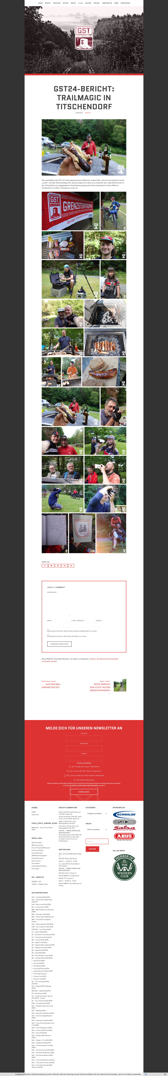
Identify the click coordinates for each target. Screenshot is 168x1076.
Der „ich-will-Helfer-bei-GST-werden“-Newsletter (85, 775)
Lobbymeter (107, 3)
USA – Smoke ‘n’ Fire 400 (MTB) (42, 1040)
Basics (48, 3)
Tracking (56, 3)
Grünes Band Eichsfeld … (40, 866)
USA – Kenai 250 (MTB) (39, 1033)
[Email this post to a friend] (71, 565)
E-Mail (84, 753)
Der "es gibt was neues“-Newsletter (85, 766)
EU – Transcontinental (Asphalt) (42, 937)
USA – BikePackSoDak (39, 1011)
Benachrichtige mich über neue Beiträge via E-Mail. (67, 636)
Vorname (84, 733)
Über (116, 3)
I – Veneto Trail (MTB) (39, 979)
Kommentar (52, 592)
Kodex (73, 3)
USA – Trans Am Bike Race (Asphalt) (43, 1060)
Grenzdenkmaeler (37, 853)
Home (40, 3)
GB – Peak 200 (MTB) (38, 953)
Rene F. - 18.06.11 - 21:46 (67, 881)
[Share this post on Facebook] (45, 565)
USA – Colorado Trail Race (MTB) (42, 1020)
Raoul (60, 812)
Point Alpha (35, 869)
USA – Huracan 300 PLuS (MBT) (42, 1030)
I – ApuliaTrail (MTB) (38, 961)
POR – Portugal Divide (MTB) (41, 1003)
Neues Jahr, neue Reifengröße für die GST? (67, 822)
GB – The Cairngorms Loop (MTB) (42, 955)
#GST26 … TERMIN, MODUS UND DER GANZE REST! (69, 869)
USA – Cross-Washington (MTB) (42, 1028)
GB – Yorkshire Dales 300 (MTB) (42, 958)
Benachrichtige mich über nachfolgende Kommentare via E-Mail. (72, 631)
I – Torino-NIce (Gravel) (39, 974)
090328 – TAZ (36, 881)
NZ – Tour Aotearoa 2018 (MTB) (42, 1001)
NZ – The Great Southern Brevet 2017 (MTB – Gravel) (42, 997)
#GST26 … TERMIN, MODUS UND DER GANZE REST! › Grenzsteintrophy (69, 833)
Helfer (65, 3)
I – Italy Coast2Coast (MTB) (40, 968)
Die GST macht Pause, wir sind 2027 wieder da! (70, 813)
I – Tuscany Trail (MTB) (39, 976)
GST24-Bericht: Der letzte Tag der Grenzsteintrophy (105, 688)
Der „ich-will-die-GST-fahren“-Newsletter (85, 771)
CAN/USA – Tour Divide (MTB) (41, 929)
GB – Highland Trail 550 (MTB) (41, 948)
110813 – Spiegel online (40, 884)
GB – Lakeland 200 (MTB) (40, 950)
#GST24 (88, 113)
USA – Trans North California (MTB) (43, 1063)
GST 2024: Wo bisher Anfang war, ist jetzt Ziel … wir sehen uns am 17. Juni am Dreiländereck (70, 838)
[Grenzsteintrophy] (84, 40)
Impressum (125, 3)
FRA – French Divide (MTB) (40, 940)
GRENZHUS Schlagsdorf (39, 856)
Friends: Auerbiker (37, 850)
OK (146, 1074)
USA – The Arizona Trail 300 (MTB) (43, 1050)
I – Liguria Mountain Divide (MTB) (42, 971)
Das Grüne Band (37, 842)
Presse (97, 3)
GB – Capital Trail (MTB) (39, 942)
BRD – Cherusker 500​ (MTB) (41, 914)
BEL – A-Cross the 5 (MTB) (40, 907)
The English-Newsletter (85, 780)
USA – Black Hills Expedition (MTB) (43, 1013)
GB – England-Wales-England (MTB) (43, 945)
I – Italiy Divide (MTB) (38, 966)
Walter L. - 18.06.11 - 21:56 (68, 861)
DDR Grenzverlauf (37, 845)
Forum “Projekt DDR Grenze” (41, 848)
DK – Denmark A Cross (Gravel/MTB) (43, 935)
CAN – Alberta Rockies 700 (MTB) (42, 924)
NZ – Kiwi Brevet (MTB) (39, 993)
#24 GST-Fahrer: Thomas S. (68, 873)
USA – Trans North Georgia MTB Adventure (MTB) (42, 1066)
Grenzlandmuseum (38, 858)
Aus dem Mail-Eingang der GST (63, 684)
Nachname (84, 743)
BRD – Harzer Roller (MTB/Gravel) (43, 917)
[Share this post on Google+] (64, 565)
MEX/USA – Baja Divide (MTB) (41, 991)
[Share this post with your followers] (51, 565)
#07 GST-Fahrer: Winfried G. (68, 858)
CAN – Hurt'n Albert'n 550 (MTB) (42, 927)
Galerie (88, 3)
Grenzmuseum (36, 861)
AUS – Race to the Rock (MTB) (41, 904)
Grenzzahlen (36, 863)
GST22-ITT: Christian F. (66, 878)
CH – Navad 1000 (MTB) (39, 932)
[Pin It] (58, 565)
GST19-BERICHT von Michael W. (69, 876)
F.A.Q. (80, 3)
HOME (34, 812)
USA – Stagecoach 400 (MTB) (41, 1043)
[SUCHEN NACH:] (97, 841)
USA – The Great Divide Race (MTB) (43, 1053)
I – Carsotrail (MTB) (38, 963)
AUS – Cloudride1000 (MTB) (41, 897)
